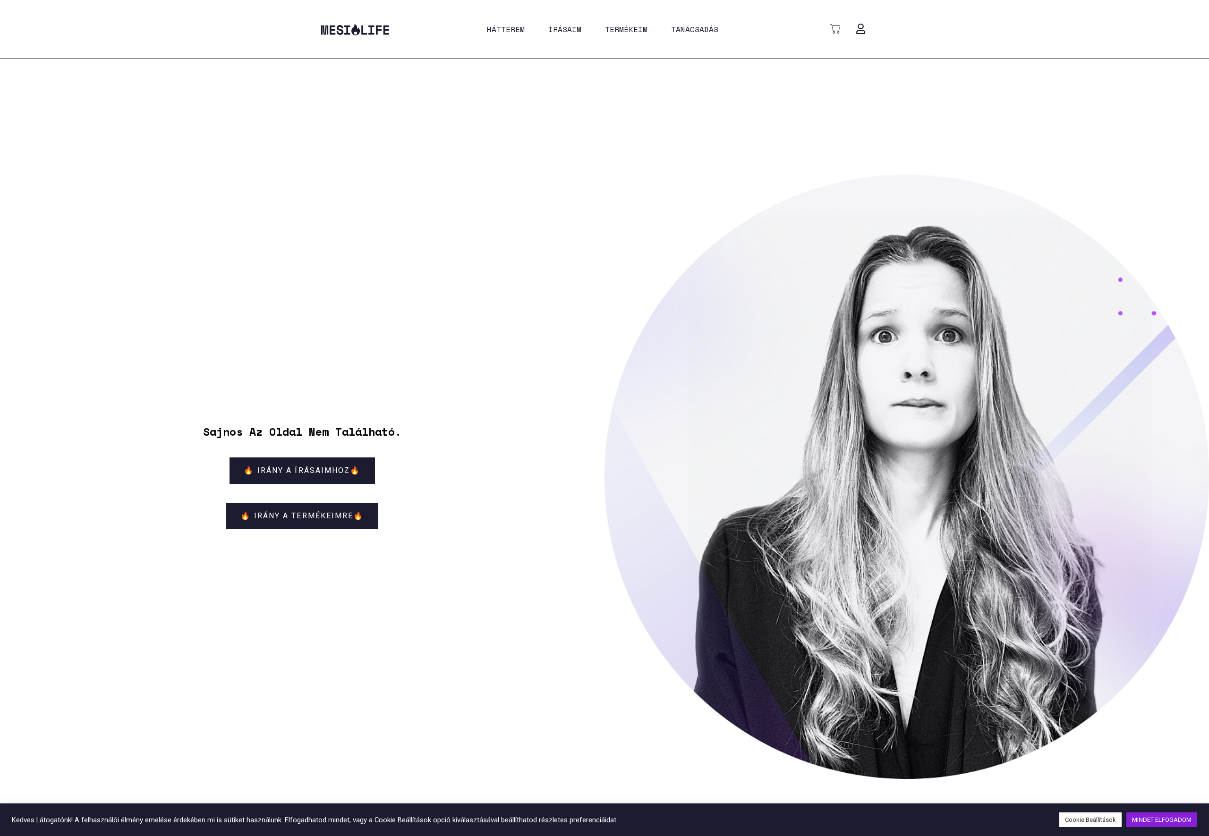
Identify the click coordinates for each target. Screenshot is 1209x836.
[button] (302, 470)
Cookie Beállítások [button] (1090, 819)
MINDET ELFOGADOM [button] (1162, 819)
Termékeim (626, 29)
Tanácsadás (694, 29)
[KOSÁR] (836, 29)
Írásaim (564, 29)
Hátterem (506, 29)
